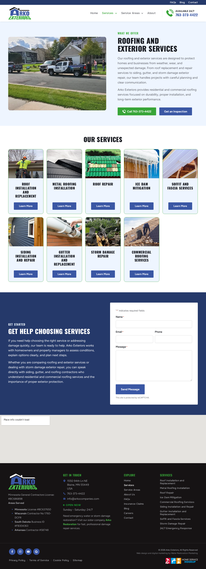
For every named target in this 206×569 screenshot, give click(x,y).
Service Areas (130, 13)
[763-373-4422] (169, 13)
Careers (128, 513)
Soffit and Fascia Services (180, 186)
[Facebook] (12, 551)
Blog (182, 2)
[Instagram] (20, 551)
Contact (193, 2)
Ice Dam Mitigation (141, 186)
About (151, 13)
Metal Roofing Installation (64, 186)
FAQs (173, 2)
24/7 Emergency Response (176, 528)
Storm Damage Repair (103, 254)
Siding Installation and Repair (25, 256)
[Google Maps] (36, 551)
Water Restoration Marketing (184, 553)
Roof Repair (103, 184)
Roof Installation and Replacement (25, 190)
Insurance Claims (134, 503)
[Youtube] (28, 551)
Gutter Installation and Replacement (64, 258)
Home (94, 13)
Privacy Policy (17, 560)
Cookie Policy (61, 560)
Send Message (130, 389)
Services (107, 13)
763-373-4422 (186, 15)
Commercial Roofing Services (141, 256)
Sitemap (77, 560)
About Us (129, 494)
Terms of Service (39, 560)
